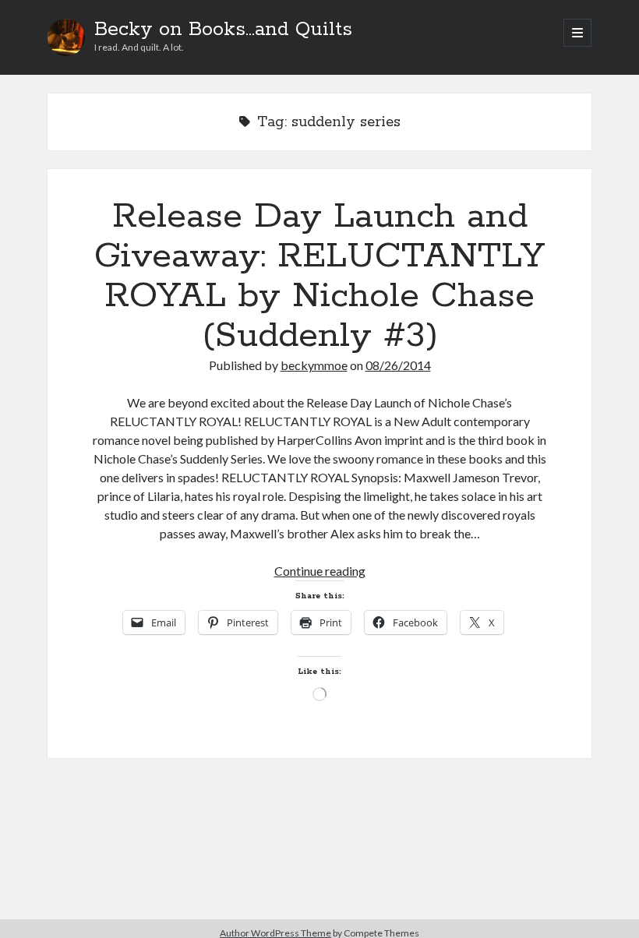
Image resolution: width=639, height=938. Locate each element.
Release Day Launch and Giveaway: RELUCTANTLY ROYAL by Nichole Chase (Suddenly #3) (319, 276)
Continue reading (319, 570)
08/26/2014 (398, 365)
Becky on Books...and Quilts (223, 29)
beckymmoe (314, 365)
